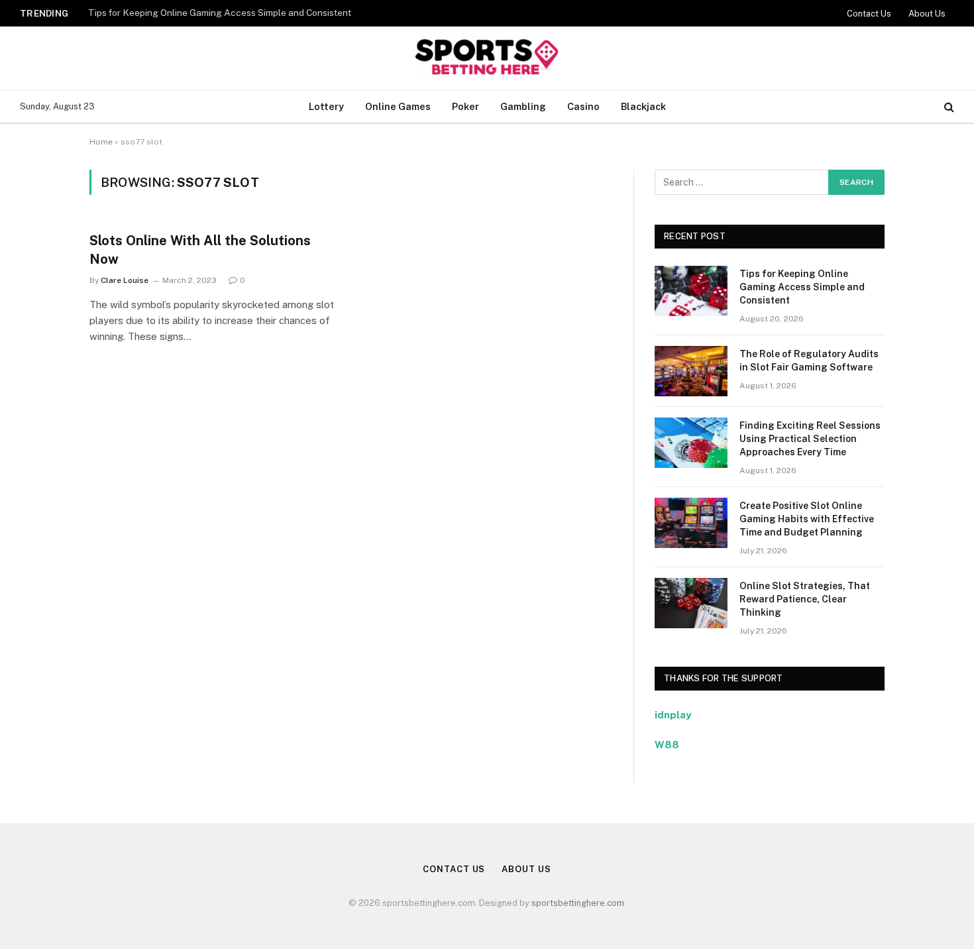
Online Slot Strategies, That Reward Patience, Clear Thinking (804, 599)
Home (101, 141)
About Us (927, 14)
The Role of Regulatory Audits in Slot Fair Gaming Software (809, 360)
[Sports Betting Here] (487, 58)
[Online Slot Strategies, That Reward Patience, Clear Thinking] (691, 603)
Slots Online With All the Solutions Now (200, 249)
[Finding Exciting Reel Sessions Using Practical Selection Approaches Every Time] (691, 443)
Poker (465, 106)
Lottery (326, 106)
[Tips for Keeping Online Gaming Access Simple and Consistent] (691, 291)
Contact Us (869, 14)
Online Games (398, 106)
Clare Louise (124, 280)
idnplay (673, 714)
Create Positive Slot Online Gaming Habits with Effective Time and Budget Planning (806, 518)
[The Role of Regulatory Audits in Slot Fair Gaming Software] (691, 371)
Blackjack (643, 106)
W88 (667, 744)
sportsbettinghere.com (577, 903)
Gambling (523, 106)
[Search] (948, 107)
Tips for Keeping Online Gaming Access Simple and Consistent (219, 12)
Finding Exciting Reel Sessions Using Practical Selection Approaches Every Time (810, 438)
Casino (583, 106)
